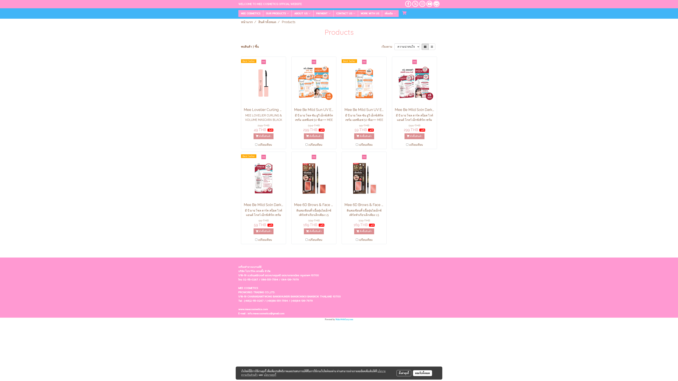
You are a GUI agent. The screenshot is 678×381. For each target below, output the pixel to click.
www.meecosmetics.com (253, 309)
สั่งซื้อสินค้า (264, 136)
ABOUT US (301, 13)
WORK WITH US (370, 13)
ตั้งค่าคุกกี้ (404, 373)
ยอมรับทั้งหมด (422, 373)
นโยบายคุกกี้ (270, 374)
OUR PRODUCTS (276, 13)
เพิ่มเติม (389, 13)
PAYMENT (322, 13)
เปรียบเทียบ (265, 144)
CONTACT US (344, 13)
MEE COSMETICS (250, 13)
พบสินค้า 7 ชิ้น (250, 46)
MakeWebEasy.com (344, 319)
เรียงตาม (388, 46)
